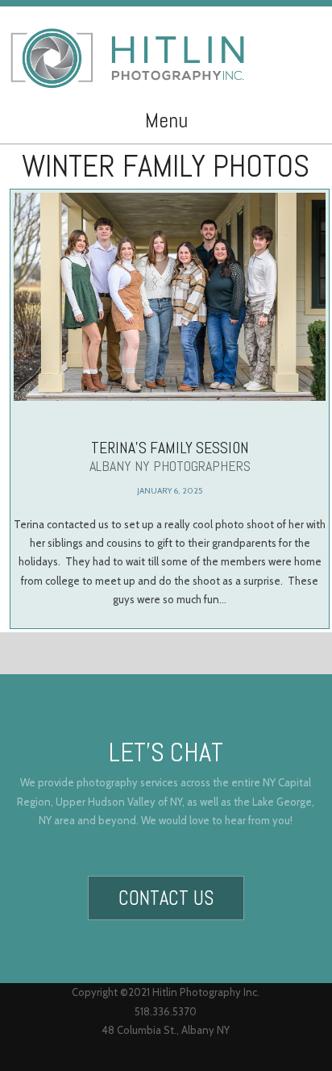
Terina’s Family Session (170, 456)
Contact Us (166, 898)
